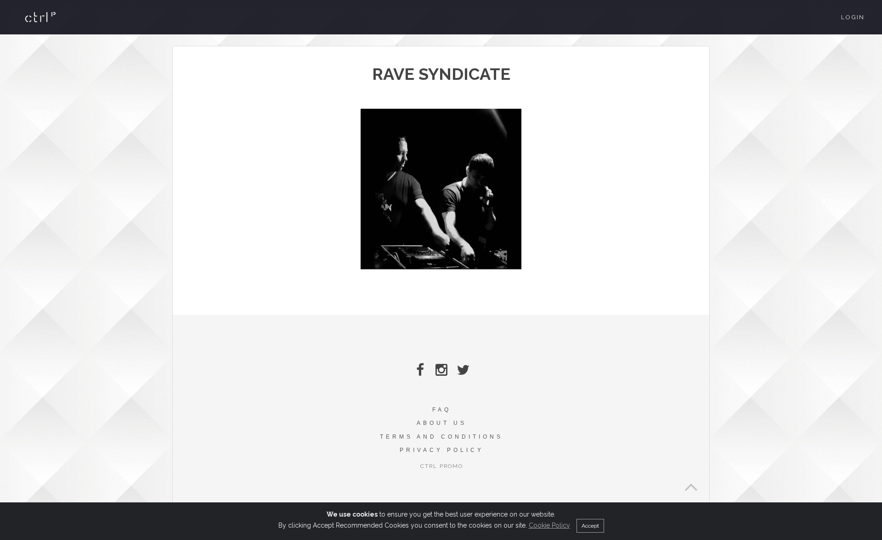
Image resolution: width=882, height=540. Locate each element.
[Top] (691, 484)
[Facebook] (420, 370)
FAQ (441, 409)
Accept (590, 526)
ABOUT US (442, 423)
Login (853, 17)
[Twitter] (463, 370)
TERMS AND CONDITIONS (441, 437)
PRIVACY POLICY (442, 450)
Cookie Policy (549, 525)
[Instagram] (442, 370)
